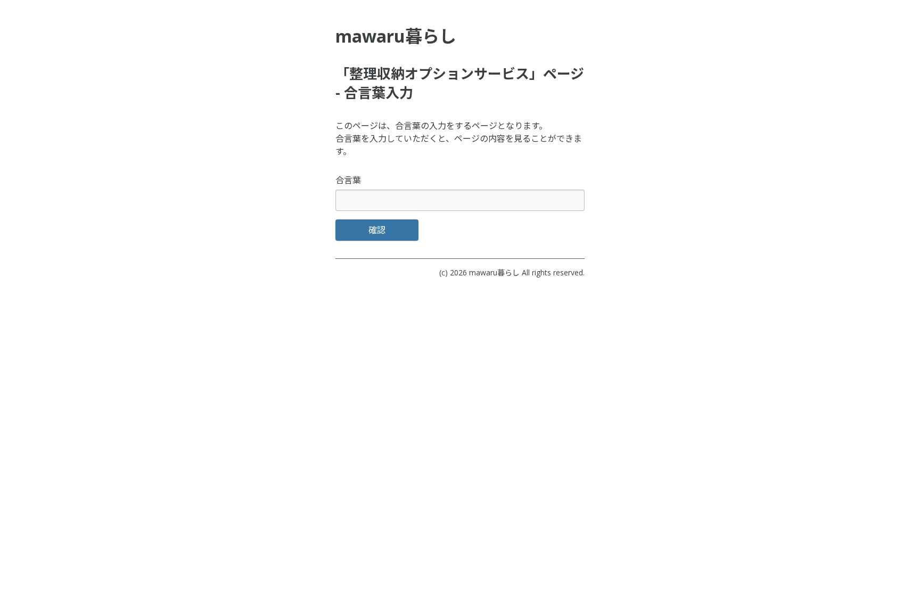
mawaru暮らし (494, 272)
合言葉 (348, 180)
